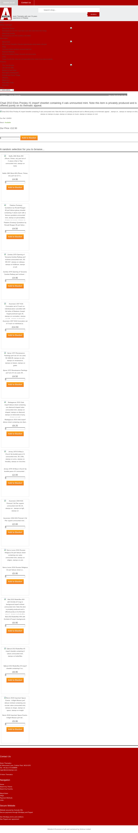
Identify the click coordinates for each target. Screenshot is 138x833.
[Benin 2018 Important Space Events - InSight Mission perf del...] (15, 698)
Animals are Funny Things (11, 75)
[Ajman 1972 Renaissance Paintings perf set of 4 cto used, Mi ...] (15, 353)
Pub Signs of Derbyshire (10, 73)
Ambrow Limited (85, 829)
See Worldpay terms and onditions (12, 817)
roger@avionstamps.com (8, 770)
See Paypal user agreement (9, 819)
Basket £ (9, 3)
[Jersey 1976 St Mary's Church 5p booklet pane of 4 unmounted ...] (15, 451)
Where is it (5, 80)
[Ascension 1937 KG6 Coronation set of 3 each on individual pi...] (15, 304)
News (2, 87)
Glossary (5, 77)
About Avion (6, 42)
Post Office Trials (8, 82)
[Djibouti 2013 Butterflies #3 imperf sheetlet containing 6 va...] (15, 649)
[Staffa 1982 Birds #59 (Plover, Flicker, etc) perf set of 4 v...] (15, 156)
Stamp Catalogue (6, 25)
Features (3, 62)
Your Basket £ (117, 96)
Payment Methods (8, 52)
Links (4, 57)
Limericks (5, 85)
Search (93, 14)
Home (2, 22)
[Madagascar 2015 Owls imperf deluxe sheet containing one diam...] (15, 402)
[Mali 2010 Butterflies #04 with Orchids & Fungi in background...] (15, 599)
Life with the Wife (8, 68)
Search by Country (8, 33)
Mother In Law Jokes (9, 70)
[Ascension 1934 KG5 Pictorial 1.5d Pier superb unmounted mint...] (15, 501)
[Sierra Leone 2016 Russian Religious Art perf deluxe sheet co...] (15, 550)
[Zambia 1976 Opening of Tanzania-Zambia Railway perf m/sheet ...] (15, 254)
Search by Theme (8, 28)
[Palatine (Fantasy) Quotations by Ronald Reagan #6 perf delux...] (15, 205)
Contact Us (26, 3)
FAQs (4, 47)
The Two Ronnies (8, 65)
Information (4, 38)
